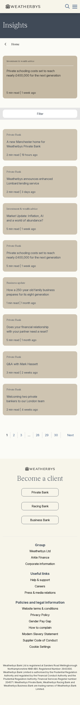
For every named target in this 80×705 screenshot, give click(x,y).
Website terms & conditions (40, 608)
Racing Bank (40, 506)
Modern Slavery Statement (40, 634)
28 (37, 435)
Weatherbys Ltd (40, 551)
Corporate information (40, 564)
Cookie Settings (40, 647)
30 (56, 435)
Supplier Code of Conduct (40, 640)
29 (47, 435)
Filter (40, 114)
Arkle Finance (40, 557)
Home (15, 44)
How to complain (40, 627)
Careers (40, 586)
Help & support (40, 580)
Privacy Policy (40, 615)
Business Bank (40, 520)
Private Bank (40, 492)
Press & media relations (40, 592)
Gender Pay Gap (40, 621)
